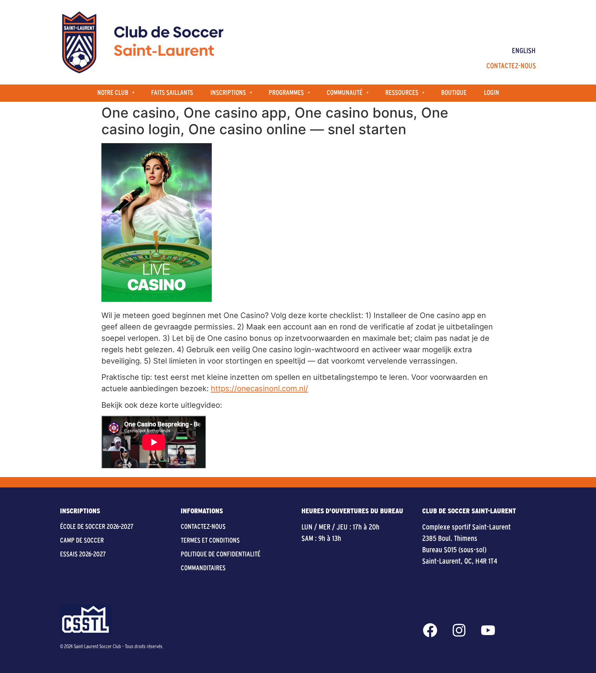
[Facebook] (430, 630)
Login (491, 93)
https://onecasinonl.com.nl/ (259, 388)
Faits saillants (172, 93)
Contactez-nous (511, 66)
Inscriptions (228, 93)
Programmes (286, 93)
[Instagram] (459, 630)
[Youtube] (488, 630)
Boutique (454, 93)
